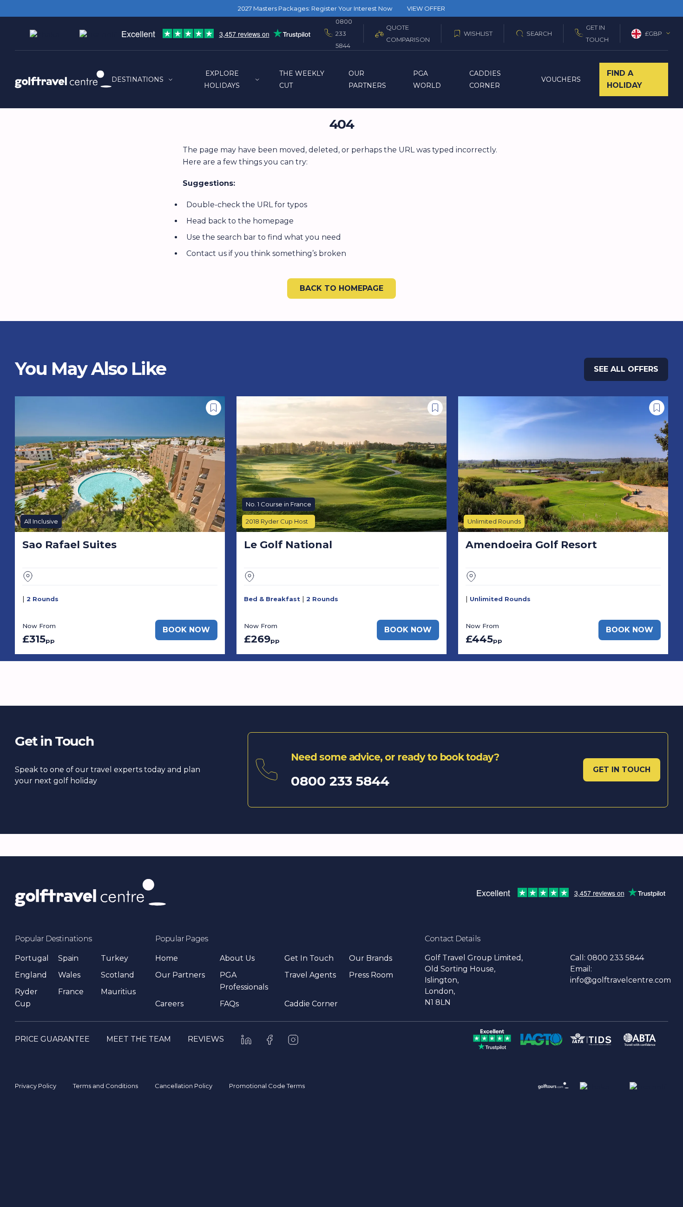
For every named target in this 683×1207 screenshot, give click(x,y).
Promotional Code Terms (267, 1085)
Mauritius (118, 991)
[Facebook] (270, 1040)
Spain (68, 958)
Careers (169, 1003)
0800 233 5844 (343, 33)
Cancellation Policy (183, 1085)
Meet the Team (138, 1039)
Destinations (138, 79)
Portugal (32, 958)
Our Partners (180, 975)
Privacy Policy (35, 1085)
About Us (237, 958)
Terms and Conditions (105, 1085)
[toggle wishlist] (213, 407)
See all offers (626, 369)
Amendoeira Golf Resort (531, 544)
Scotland (117, 975)
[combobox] (651, 33)
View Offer (426, 8)
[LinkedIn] (246, 1039)
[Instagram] (293, 1039)
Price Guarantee (52, 1039)
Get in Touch (621, 769)
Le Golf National (288, 544)
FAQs (229, 1003)
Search (539, 33)
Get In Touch (597, 33)
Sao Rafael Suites (69, 544)
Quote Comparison (408, 33)
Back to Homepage (341, 288)
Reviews (206, 1039)
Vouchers (561, 79)
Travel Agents (310, 975)
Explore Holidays (222, 79)
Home (166, 958)
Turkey (114, 958)
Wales (69, 975)
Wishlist (478, 33)
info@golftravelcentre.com (620, 980)
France (71, 991)
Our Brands (370, 958)
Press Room (371, 975)
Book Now (186, 629)
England (31, 975)
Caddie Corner (311, 1003)
